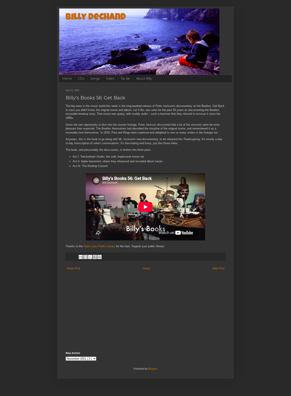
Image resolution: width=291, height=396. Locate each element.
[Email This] (81, 257)
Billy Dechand (96, 17)
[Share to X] (90, 257)
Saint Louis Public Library (99, 246)
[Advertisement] (145, 315)
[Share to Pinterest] (99, 257)
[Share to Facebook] (95, 257)
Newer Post (73, 268)
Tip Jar (125, 78)
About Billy (144, 78)
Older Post (218, 268)
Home (67, 78)
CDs (81, 78)
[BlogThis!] (85, 257)
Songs (95, 78)
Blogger (152, 368)
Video (110, 78)
